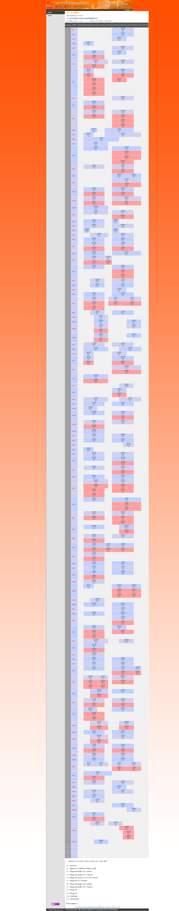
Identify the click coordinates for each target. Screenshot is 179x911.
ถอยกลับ (50, 15)
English (128, 10)
